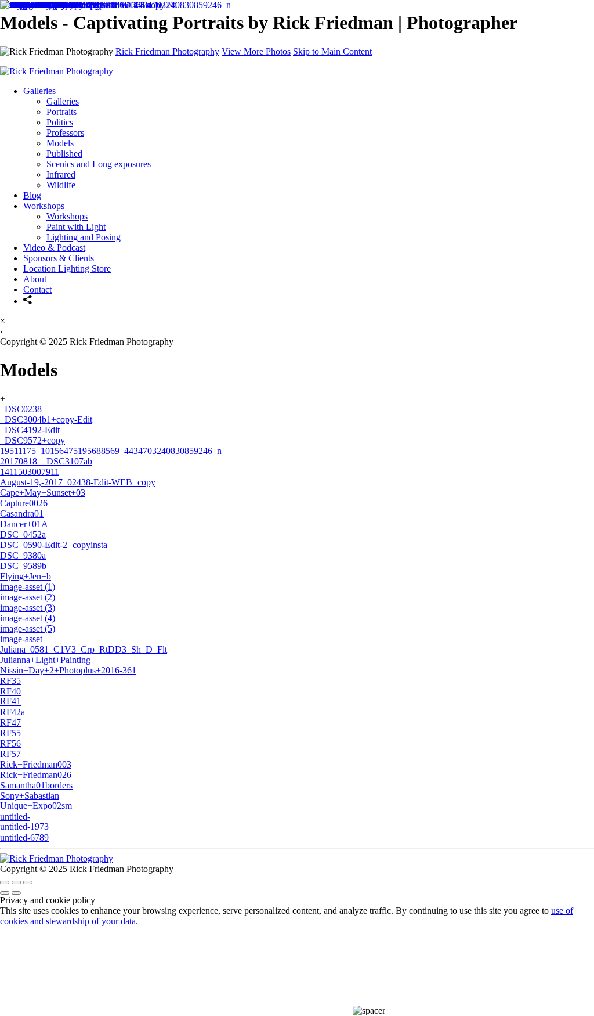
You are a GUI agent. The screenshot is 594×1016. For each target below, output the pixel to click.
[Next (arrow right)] (16, 893)
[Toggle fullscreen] (16, 882)
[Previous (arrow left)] (4, 893)
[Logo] (56, 858)
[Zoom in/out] (27, 882)
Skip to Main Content (332, 51)
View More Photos (256, 51)
